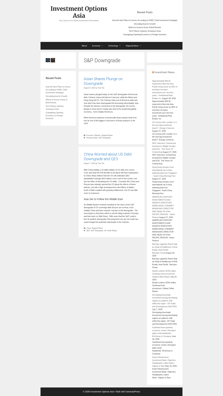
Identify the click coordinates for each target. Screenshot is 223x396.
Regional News (132, 46)
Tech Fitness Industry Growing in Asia (145, 31)
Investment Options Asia (78, 12)
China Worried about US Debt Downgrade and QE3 (108, 156)
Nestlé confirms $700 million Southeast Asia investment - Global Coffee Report (164, 274)
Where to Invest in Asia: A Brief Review (144, 27)
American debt (91, 138)
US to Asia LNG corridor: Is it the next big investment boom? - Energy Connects (164, 125)
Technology (113, 46)
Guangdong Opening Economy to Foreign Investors (144, 34)
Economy (96, 46)
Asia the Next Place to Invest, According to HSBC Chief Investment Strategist (144, 20)
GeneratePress (133, 391)
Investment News (165, 72)
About (84, 46)
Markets (97, 135)
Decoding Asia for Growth (145, 24)
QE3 (88, 231)
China (88, 228)
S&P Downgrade (104, 138)
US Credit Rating (110, 231)
